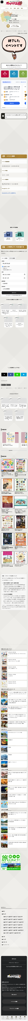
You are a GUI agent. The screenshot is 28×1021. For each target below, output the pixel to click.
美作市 (11, 924)
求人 (11, 8)
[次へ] (26, 95)
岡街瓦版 (14, 976)
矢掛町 (16, 927)
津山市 (16, 916)
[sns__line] (17, 374)
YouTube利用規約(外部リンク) (14, 966)
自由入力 (5, 268)
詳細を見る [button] (12, 103)
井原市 (11, 919)
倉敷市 (11, 916)
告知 (22, 8)
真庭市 (6, 924)
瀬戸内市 (17, 922)
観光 (18, 8)
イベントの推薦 (14, 1001)
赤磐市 (22, 922)
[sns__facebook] (11, 374)
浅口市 (16, 924)
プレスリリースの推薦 (14, 1008)
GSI (24, 584)
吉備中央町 (18, 933)
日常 (4, 936)
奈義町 (16, 930)
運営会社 (14, 959)
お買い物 (5, 942)
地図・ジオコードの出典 (22, 33)
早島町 (6, 927)
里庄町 (11, 927)
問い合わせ (14, 994)
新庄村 (21, 927)
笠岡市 (6, 919)
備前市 (11, 922)
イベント (7, 8)
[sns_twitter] (4, 374)
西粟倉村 (22, 930)
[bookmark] (8, 26)
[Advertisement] (14, 137)
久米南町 (7, 933)
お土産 (4, 939)
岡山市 (3, 384)
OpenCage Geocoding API (15, 588)
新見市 (6, 922)
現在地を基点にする (7, 269)
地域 (15, 8)
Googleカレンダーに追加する (9, 193)
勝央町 (11, 930)
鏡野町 (6, 930)
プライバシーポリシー (14, 962)
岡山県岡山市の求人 (7, 82)
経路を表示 (14, 292)
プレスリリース (6, 944)
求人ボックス (23, 82)
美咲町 (12, 933)
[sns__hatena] (24, 374)
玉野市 (21, 916)
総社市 (16, 919)
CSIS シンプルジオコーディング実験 (12, 586)
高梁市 (21, 919)
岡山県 (8, 384)
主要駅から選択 (6, 266)
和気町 (21, 924)
